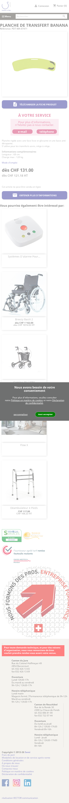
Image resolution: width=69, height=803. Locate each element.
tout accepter (45, 414)
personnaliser (21, 414)
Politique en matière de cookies (27, 400)
